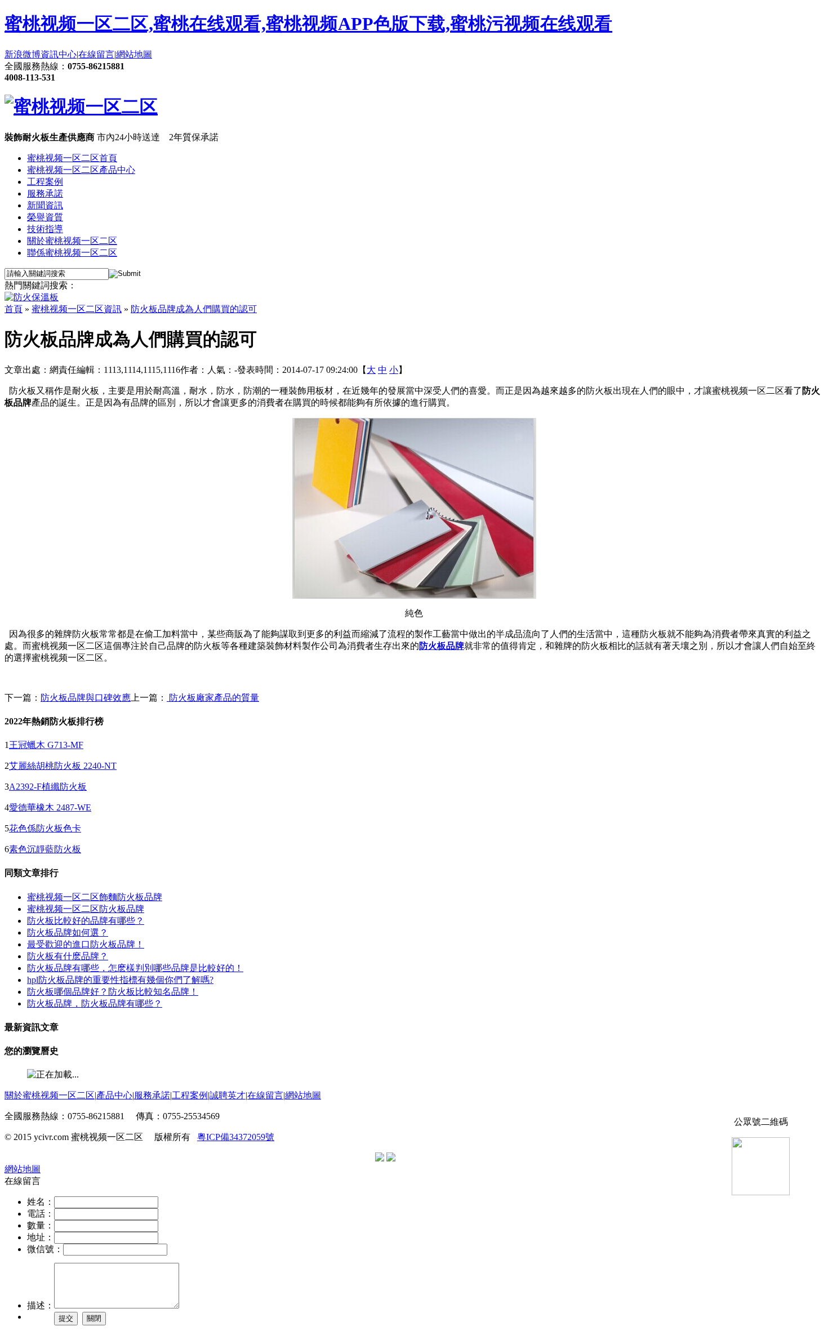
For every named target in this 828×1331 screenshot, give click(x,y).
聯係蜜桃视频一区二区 (72, 252)
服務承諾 (45, 193)
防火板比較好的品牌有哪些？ (85, 920)
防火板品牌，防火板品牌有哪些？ (94, 1003)
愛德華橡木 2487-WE (50, 807)
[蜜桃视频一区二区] (81, 106)
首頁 (14, 309)
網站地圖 (134, 54)
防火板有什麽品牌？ (67, 956)
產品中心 (114, 1095)
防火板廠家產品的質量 (213, 697)
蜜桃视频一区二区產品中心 (81, 170)
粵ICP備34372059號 (235, 1137)
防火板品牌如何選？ (67, 932)
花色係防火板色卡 (45, 828)
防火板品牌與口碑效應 (86, 697)
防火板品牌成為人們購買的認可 (194, 309)
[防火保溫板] (32, 297)
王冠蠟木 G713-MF (46, 745)
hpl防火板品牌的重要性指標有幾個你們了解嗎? (120, 980)
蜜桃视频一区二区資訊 (77, 309)
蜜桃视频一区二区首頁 (72, 158)
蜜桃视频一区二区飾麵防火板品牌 (94, 897)
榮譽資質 (45, 217)
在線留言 (96, 54)
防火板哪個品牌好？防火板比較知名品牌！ (112, 991)
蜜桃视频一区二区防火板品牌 (85, 909)
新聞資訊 (45, 205)
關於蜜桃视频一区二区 (72, 241)
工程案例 (45, 181)
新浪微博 (23, 54)
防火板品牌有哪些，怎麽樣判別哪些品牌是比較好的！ (135, 968)
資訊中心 (59, 54)
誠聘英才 (228, 1095)
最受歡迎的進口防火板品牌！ (85, 944)
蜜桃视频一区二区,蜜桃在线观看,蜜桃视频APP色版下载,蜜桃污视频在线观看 (308, 24)
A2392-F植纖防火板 (48, 786)
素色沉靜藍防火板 (45, 849)
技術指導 (45, 229)
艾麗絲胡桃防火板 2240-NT (63, 766)
